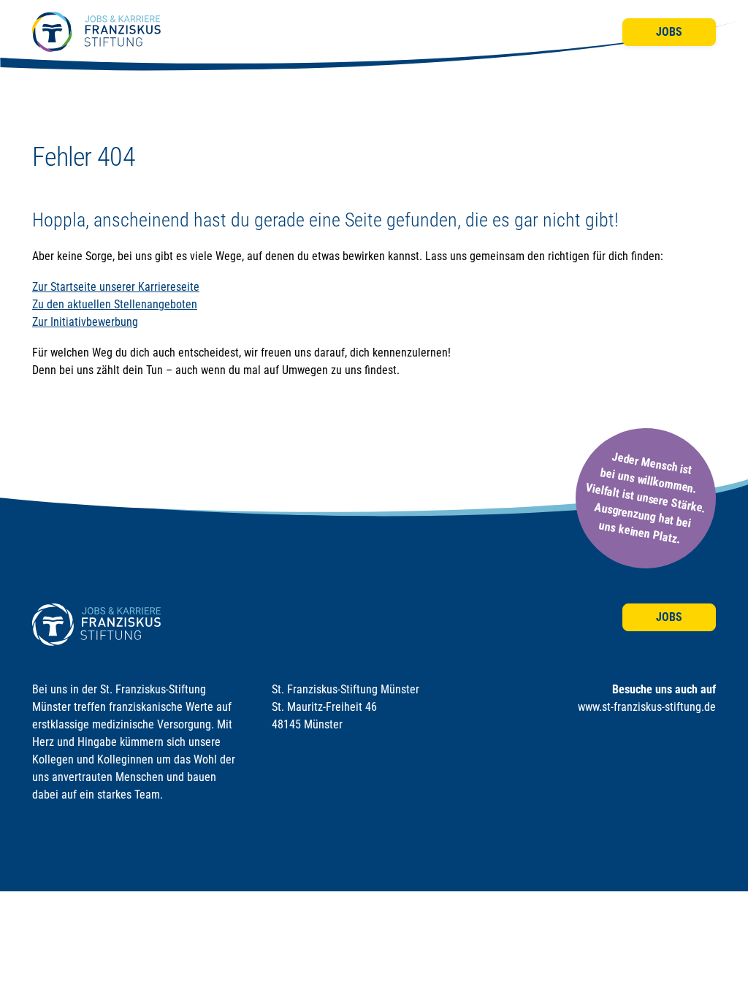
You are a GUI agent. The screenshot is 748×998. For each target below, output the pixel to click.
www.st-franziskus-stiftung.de (647, 707)
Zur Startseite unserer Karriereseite (115, 287)
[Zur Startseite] (96, 32)
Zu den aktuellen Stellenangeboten (114, 304)
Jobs (669, 32)
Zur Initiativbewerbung (85, 322)
